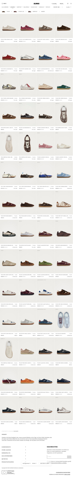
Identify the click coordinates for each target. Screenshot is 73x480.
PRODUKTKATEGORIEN (8, 462)
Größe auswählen (13, 35)
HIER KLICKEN (67, 474)
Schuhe (11, 431)
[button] (4, 3)
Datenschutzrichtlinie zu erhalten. (59, 463)
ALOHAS (11, 467)
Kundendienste (6, 447)
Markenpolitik (6, 453)
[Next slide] (16, 27)
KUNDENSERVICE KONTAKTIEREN (63, 472)
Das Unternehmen (7, 456)
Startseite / (5, 431)
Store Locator (6, 450)
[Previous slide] (2, 27)
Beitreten (5, 459)
